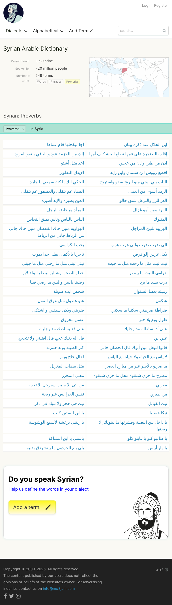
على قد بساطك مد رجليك (61, 328)
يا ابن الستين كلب (68, 412)
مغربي (161, 384)
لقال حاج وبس (71, 356)
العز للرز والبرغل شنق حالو (143, 200)
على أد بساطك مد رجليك (145, 328)
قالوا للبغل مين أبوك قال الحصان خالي (133, 347)
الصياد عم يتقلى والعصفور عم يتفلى (52, 191)
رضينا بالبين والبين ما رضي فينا (57, 282)
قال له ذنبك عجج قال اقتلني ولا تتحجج (51, 338)
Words (41, 81)
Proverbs (72, 81)
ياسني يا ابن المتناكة (66, 438)
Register (161, 5)
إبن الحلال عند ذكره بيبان (145, 144)
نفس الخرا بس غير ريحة (63, 394)
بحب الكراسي (71, 244)
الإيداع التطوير (71, 172)
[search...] (164, 30)
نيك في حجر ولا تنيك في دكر (59, 403)
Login (146, 5)
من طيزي (158, 394)
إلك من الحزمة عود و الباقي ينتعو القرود (49, 153)
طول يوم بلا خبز (153, 319)
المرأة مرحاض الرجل (65, 209)
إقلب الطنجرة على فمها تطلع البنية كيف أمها (128, 153)
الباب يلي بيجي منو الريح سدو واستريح (133, 181)
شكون (161, 300)
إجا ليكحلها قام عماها (65, 144)
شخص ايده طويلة (68, 291)
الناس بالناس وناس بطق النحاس (55, 219)
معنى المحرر (73, 375)
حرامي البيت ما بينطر (148, 272)
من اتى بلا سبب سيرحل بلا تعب (56, 384)
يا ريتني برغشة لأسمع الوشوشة (56, 422)
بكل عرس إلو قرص (150, 254)
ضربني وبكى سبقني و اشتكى (58, 310)
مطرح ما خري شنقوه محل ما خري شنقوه (130, 375)
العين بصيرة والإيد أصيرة (63, 200)
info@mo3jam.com (59, 588)
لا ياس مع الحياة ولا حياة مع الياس (137, 356)
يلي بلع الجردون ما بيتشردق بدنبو (55, 447)
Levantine (45, 61)
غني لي (160, 338)
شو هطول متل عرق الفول (61, 300)
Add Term (79, 30)
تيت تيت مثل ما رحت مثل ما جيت (137, 263)
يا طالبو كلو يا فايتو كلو (147, 438)
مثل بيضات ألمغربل (67, 366)
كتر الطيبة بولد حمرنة (65, 347)
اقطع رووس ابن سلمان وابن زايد (138, 172)
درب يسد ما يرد (153, 282)
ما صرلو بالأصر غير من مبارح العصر (136, 366)
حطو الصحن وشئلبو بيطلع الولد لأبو (53, 272)
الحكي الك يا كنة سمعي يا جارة (57, 181)
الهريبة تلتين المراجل (149, 228)
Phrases (56, 81)
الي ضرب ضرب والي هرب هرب (139, 244)
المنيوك (160, 219)
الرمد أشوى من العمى (147, 191)
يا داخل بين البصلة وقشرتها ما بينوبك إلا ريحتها (133, 425)
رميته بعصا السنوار (151, 291)
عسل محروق (72, 319)
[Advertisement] (86, 104)
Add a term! (27, 507)
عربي (160, 569)
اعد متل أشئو (72, 163)
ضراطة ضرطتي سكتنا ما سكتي (139, 310)
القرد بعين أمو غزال (150, 209)
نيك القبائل (157, 403)
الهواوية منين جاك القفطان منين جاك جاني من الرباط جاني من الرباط (46, 232)
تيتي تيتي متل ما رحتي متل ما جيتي (53, 263)
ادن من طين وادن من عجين (143, 163)
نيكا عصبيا (158, 412)
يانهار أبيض (157, 447)
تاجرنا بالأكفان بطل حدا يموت (58, 254)
